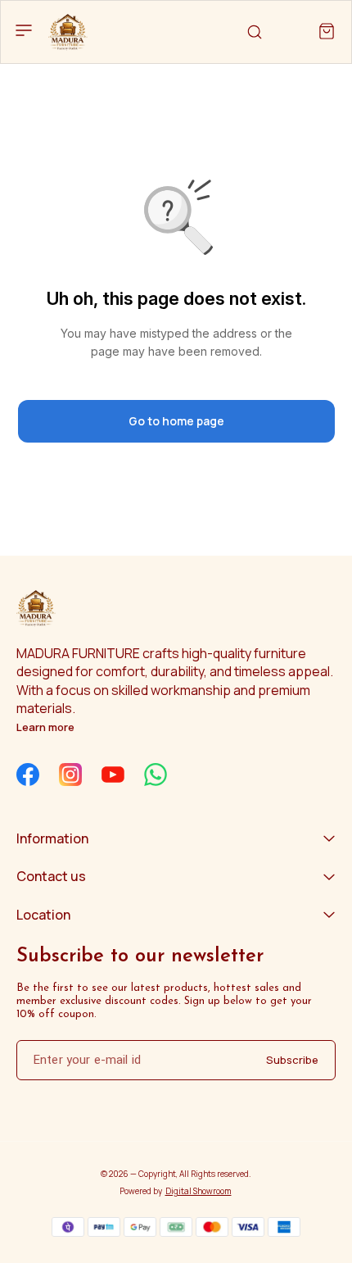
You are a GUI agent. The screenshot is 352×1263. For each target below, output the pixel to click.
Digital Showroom (198, 1191)
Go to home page (176, 421)
